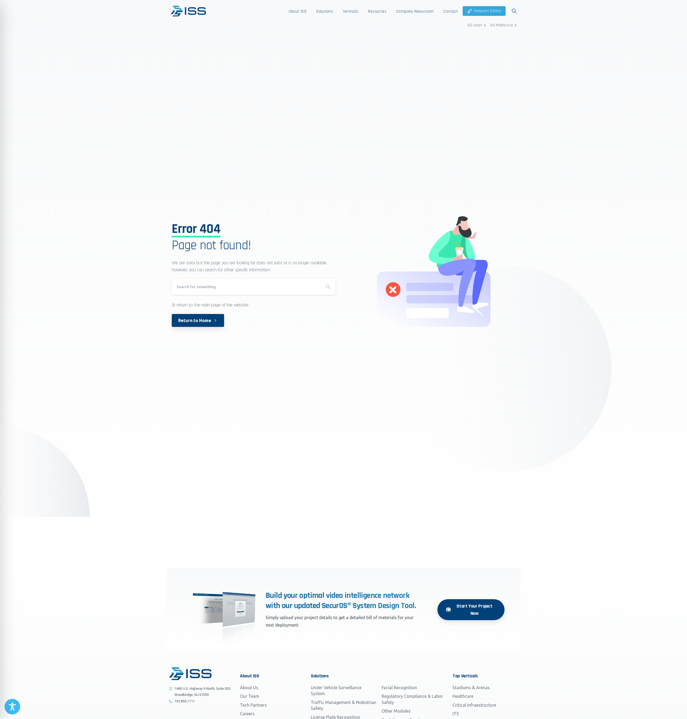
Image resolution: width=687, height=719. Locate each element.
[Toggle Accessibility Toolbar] (12, 706)
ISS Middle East (501, 25)
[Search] (328, 287)
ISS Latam (475, 25)
